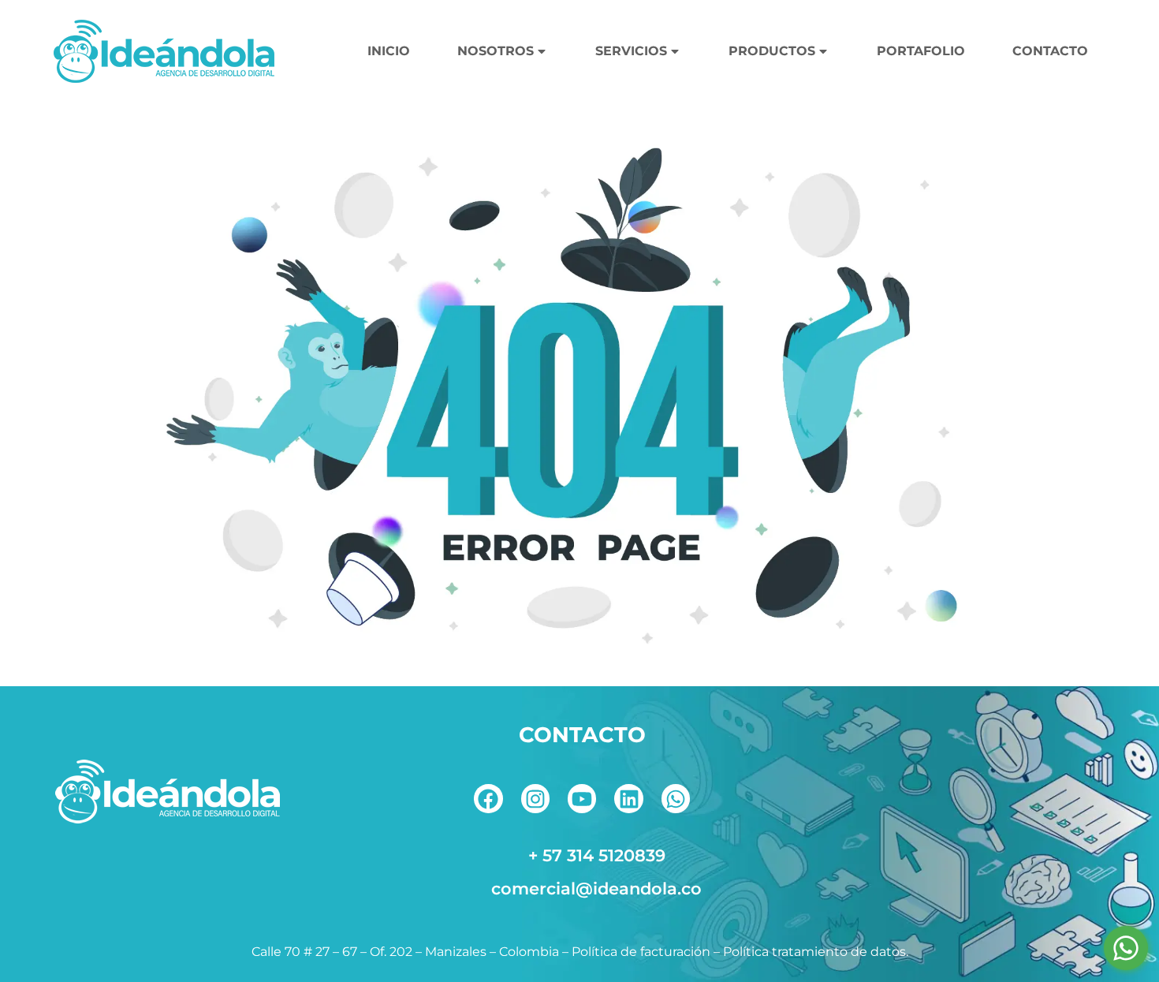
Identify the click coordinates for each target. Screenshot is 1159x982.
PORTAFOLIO (921, 50)
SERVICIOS (631, 50)
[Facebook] (488, 798)
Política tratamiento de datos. (815, 951)
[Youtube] (582, 798)
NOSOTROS (495, 50)
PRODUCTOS (772, 50)
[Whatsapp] (675, 798)
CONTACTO (1050, 50)
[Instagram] (535, 798)
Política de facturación (641, 951)
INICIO (388, 50)
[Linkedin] (628, 798)
